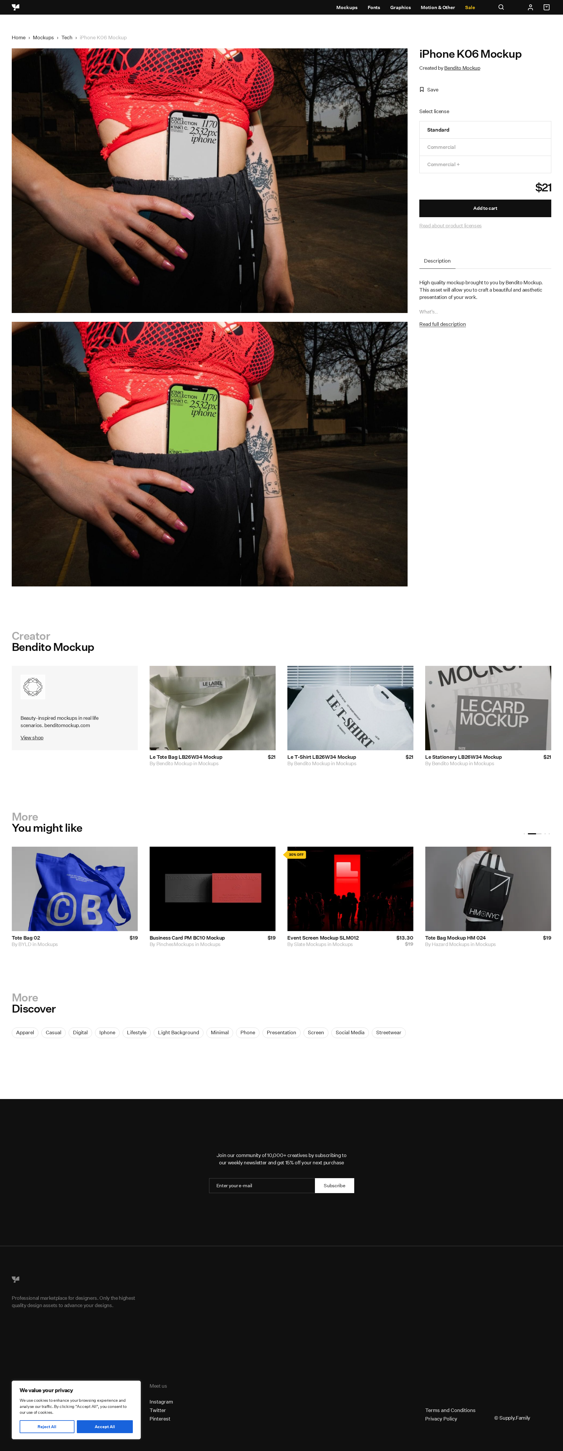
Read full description (442, 324)
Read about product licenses (450, 225)
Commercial (441, 147)
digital (80, 1032)
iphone (107, 1032)
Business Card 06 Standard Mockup (350, 938)
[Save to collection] (263, 678)
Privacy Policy (441, 1419)
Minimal (220, 1032)
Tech (66, 37)
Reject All (47, 1426)
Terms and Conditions (450, 1410)
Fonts (374, 7)
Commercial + (443, 164)
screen (316, 1032)
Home (19, 37)
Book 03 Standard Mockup (201, 938)
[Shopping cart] (547, 7)
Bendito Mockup (462, 68)
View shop (32, 737)
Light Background (178, 1032)
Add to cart (485, 208)
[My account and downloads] (530, 7)
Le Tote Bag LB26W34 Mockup (186, 757)
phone (247, 1032)
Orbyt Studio (191, 944)
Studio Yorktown (57, 944)
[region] (76, 1410)
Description (437, 261)
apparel (25, 1032)
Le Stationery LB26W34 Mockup (463, 757)
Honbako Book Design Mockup (68, 938)
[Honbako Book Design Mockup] (96, 889)
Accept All (105, 1426)
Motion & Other (438, 7)
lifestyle (136, 1032)
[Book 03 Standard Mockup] (233, 889)
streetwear (388, 1032)
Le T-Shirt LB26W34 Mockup (321, 757)
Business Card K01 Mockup (478, 938)
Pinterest (160, 1419)
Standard (438, 130)
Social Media (350, 1032)
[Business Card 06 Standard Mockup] (371, 889)
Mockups (346, 7)
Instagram (161, 1402)
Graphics (400, 7)
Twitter (158, 1410)
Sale (470, 7)
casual (53, 1032)
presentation (281, 1032)
